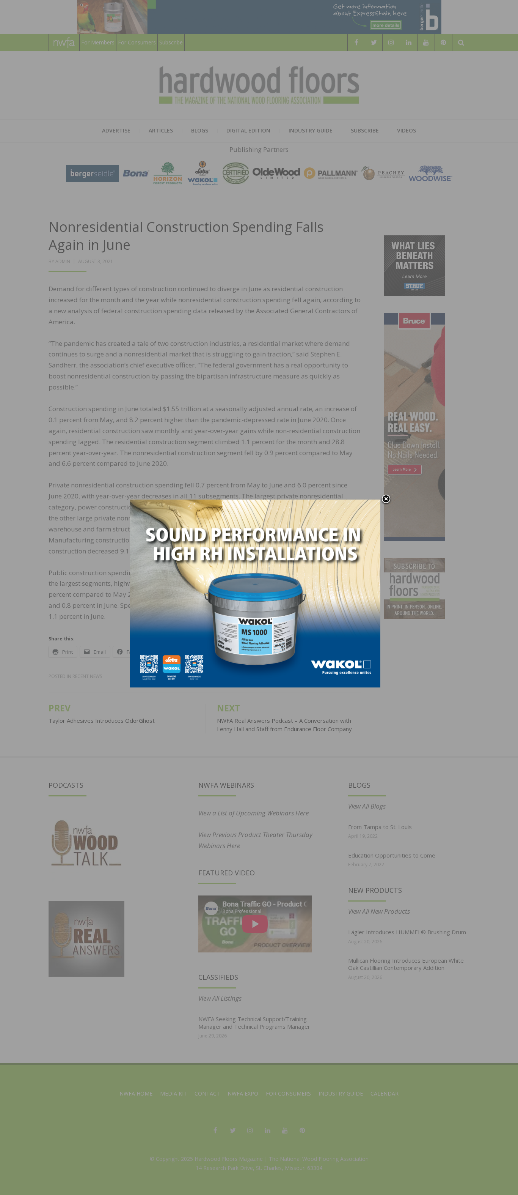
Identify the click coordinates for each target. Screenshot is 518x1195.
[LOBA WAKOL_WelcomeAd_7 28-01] (255, 592)
